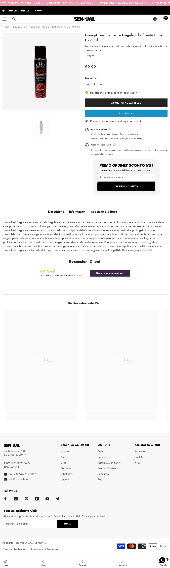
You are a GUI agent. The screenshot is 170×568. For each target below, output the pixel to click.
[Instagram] (16, 499)
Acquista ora (126, 113)
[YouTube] (47, 499)
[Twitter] (58, 499)
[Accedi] (155, 19)
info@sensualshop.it (20, 479)
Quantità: (91, 78)
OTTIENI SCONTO (126, 186)
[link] (41, 413)
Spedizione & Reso (104, 212)
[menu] (4, 19)
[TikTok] (37, 499)
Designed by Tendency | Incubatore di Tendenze (30, 549)
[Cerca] (14, 19)
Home (5, 27)
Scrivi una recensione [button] (109, 273)
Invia (67, 523)
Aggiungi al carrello (126, 102)
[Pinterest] (26, 499)
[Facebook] (5, 499)
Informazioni (77, 212)
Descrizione (56, 212)
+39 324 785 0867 (25, 474)
